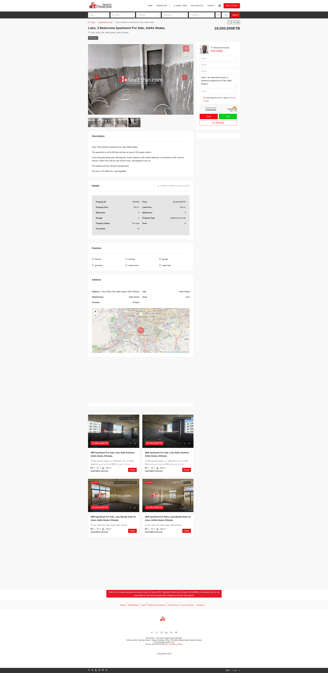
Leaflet (164, 352)
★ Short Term (180, 6)
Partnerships (133, 605)
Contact (211, 6)
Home (150, 6)
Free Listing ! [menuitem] (231, 6)
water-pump (133, 265)
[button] (229, 22)
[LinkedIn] (166, 632)
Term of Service (187, 605)
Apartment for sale (105, 22)
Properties (161, 6)
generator (99, 265)
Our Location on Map (173, 644)
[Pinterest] (176, 632)
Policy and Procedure (156, 605)
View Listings (217, 51)
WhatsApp (219, 123)
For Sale (93, 38)
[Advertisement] (140, 380)
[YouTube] (171, 632)
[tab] (186, 49)
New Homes (132, 418)
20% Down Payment (129, 482)
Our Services (197, 6)
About (122, 605)
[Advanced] (218, 15)
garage (165, 259)
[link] (113, 431)
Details (132, 470)
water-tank (166, 265)
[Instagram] (161, 632)
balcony (98, 259)
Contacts (200, 605)
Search (235, 15)
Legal (143, 605)
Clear (225, 15)
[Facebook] (152, 632)
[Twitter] (157, 632)
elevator (131, 259)
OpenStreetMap (174, 352)
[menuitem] (219, 5)
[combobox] (98, 15)
